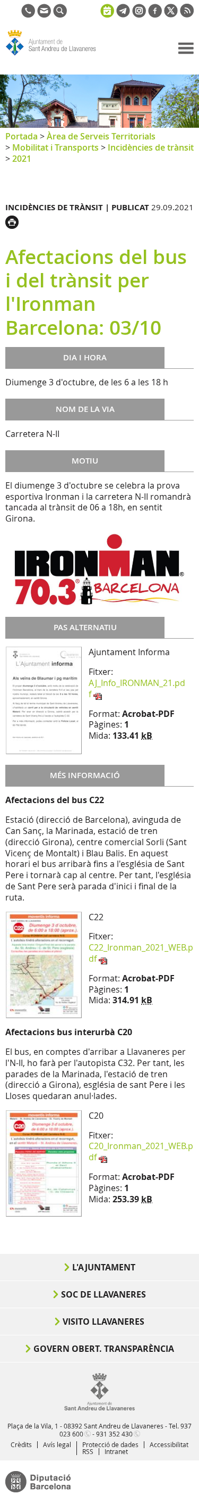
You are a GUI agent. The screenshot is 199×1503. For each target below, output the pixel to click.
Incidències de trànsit (151, 147)
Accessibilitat (169, 1444)
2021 (21, 158)
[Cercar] (60, 14)
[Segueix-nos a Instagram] (139, 14)
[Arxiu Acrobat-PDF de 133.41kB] (44, 700)
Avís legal (57, 1444)
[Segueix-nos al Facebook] (155, 14)
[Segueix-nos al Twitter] (171, 14)
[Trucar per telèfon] (28, 14)
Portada (21, 136)
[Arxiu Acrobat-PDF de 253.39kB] (44, 1162)
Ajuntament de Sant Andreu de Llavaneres (56, 55)
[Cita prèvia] (107, 9)
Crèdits (21, 1444)
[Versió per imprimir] (14, 221)
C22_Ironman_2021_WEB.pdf (141, 953)
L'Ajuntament (103, 1267)
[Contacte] (44, 14)
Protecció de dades (110, 1444)
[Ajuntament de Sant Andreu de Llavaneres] (99, 1408)
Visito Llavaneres (103, 1321)
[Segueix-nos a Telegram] (123, 14)
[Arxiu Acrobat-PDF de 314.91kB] (44, 964)
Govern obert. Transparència (103, 1349)
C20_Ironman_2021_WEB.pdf (141, 1151)
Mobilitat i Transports (55, 147)
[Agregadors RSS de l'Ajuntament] (187, 14)
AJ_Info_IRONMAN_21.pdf (137, 688)
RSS (87, 1451)
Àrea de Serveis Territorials (101, 136)
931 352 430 (114, 1434)
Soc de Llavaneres (103, 1294)
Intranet (116, 1451)
